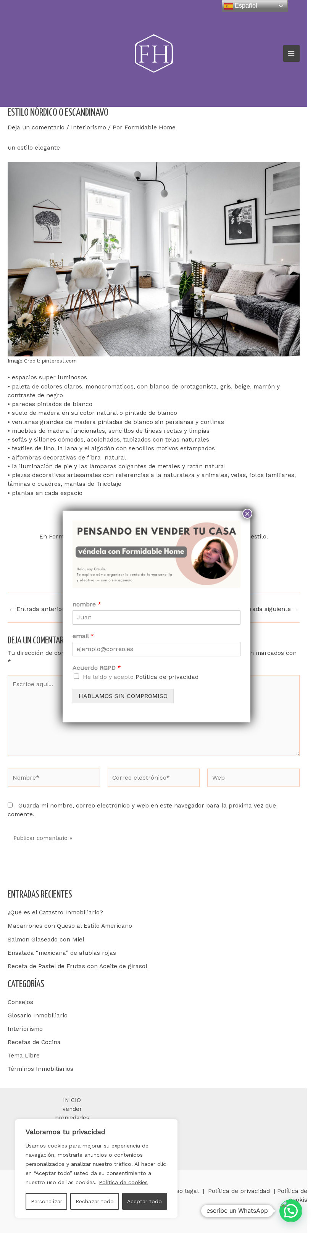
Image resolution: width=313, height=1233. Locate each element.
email (83, 636)
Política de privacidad (167, 676)
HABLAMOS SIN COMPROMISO (123, 696)
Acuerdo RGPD (97, 667)
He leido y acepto (141, 676)
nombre (87, 604)
